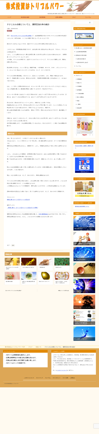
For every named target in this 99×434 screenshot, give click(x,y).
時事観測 (79, 79)
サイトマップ (39, 377)
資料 (13, 245)
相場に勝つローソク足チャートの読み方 (18, 199)
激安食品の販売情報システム (82, 206)
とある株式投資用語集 (81, 51)
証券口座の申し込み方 (82, 62)
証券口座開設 (59, 17)
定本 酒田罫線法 (43, 214)
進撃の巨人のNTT (78, 228)
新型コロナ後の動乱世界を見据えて (28, 282)
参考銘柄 (79, 90)
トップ (9, 17)
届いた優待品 (80, 97)
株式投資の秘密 (25, 17)
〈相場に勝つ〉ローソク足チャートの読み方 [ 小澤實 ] (22, 207)
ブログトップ (79, 75)
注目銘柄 (79, 86)
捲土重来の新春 (9, 281)
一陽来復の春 (42, 267)
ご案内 (78, 104)
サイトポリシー (56, 377)
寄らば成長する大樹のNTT (80, 339)
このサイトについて (62, 370)
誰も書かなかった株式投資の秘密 (84, 48)
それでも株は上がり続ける (28, 267)
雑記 (78, 100)
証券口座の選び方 (81, 59)
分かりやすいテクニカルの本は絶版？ (21, 35)
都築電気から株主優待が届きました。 (83, 323)
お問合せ (72, 377)
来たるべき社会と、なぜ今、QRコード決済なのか (62, 282)
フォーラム (88, 17)
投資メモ (9, 30)
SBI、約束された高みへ (80, 259)
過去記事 (79, 108)
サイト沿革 (65, 377)
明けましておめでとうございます (82, 307)
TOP (15, 347)
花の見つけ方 (58, 267)
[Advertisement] (37, 231)
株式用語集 (42, 17)
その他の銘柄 (80, 93)
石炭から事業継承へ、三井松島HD (82, 243)
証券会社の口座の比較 (81, 55)
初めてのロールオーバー (44, 281)
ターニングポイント (79, 291)
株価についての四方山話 (63, 290)
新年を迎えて (77, 275)
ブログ (74, 17)
